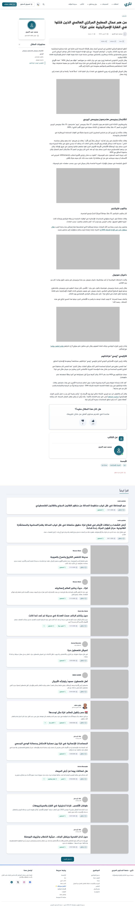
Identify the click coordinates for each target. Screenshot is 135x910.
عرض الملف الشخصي (30, 35)
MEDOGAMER (76, 675)
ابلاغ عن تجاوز (118, 472)
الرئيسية (63, 875)
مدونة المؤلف (72, 4)
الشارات (64, 892)
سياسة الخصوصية (61, 897)
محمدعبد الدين (32, 32)
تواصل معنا (63, 895)
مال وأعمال (97, 889)
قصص (62, 779)
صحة (98, 881)
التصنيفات (105, 4)
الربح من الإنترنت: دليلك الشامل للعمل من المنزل (86, 884)
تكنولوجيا (97, 892)
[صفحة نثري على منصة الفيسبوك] (30, 882)
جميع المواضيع (95, 875)
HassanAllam (77, 551)
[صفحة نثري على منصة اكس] (18, 882)
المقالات (115, 4)
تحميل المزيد (67, 859)
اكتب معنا (63, 884)
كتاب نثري (63, 881)
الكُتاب (82, 4)
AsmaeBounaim (76, 643)
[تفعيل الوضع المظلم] (38, 4)
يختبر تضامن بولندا (57, 346)
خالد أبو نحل (77, 736)
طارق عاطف (77, 705)
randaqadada (121, 501)
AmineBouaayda (83, 767)
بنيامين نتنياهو (113, 396)
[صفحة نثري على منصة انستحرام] (24, 882)
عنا (65, 878)
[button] (31, 44)
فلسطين (124, 16)
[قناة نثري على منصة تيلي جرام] (11, 882)
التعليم (98, 886)
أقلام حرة (51, 723)
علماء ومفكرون (51, 779)
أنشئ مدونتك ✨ (60, 886)
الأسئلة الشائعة (62, 889)
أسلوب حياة (61, 626)
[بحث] (43, 4)
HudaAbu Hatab (83, 611)
